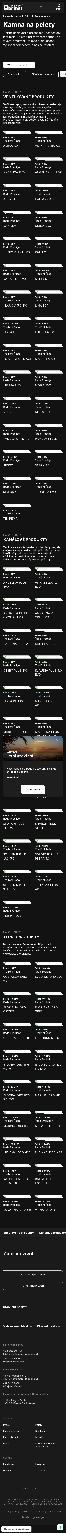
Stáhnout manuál (12, 1431)
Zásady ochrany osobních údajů (19, 1511)
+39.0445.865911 (12, 1383)
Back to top (30, 1488)
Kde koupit (41, 1431)
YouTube (40, 1470)
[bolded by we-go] (33, 1517)
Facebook (8, 1464)
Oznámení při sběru (16, 1529)
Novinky (39, 1437)
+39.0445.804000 (13, 1358)
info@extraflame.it (12, 1386)
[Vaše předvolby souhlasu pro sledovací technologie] (60, 1527)
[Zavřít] (57, 741)
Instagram (40, 1464)
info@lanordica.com (13, 1361)
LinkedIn (7, 1470)
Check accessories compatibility (45, 1445)
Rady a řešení (10, 1437)
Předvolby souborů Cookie (49, 1511)
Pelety (38, 1424)
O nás (6, 1443)
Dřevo (6, 1424)
